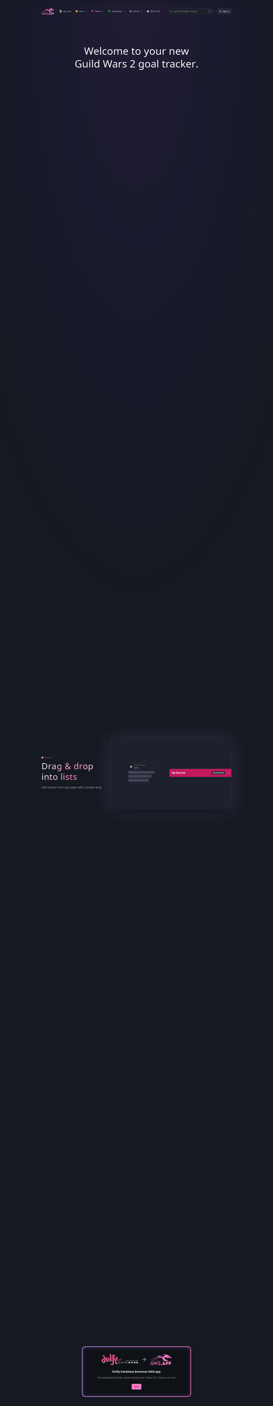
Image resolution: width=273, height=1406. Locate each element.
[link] (65, 11)
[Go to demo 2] (45, 757)
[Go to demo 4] (51, 757)
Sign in (226, 11)
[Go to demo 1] (42, 758)
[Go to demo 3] (48, 757)
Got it (136, 1386)
